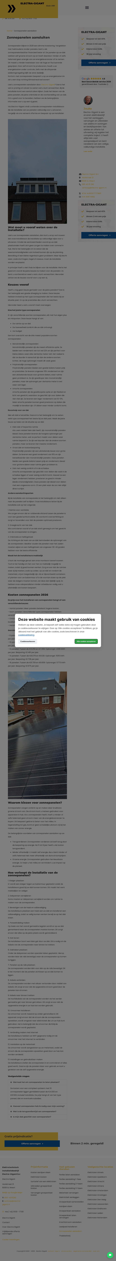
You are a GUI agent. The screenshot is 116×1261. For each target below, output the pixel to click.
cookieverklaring (26, 635)
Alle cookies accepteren (86, 641)
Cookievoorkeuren (27, 641)
